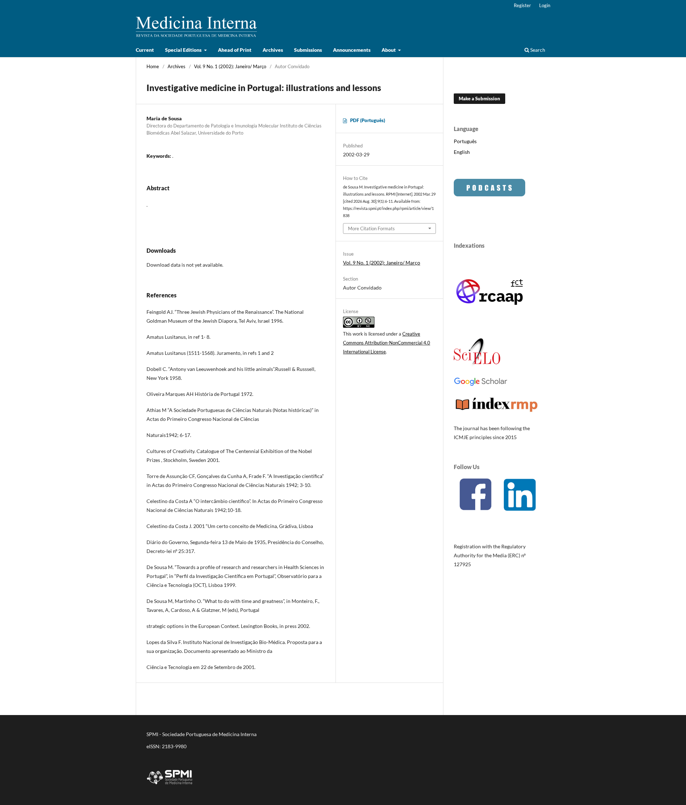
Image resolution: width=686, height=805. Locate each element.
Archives (273, 50)
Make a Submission (479, 98)
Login (544, 5)
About (389, 50)
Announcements (352, 50)
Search (537, 50)
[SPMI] (169, 786)
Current (145, 50)
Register (522, 5)
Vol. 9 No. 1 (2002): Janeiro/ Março (230, 66)
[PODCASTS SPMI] (489, 194)
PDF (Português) (367, 120)
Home (152, 66)
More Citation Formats (371, 228)
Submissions (308, 50)
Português (465, 141)
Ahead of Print (235, 50)
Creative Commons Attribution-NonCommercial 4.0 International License (386, 342)
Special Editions (184, 50)
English (462, 152)
